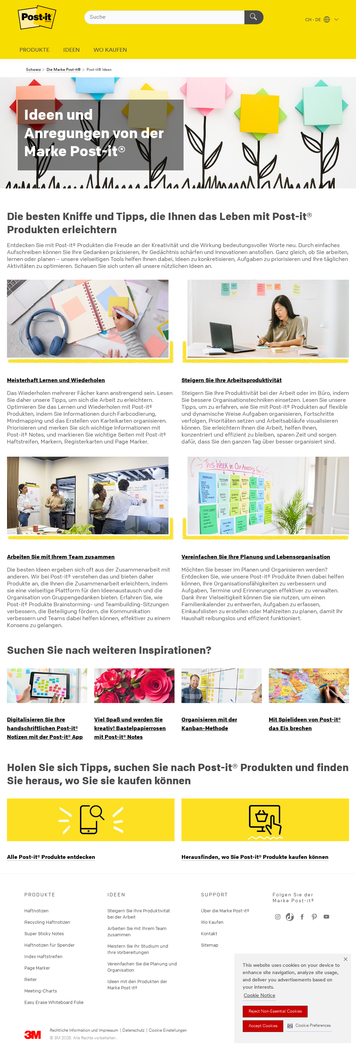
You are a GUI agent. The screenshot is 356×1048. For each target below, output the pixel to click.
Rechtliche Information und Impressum (84, 1031)
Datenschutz (133, 1031)
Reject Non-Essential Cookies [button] (275, 1011)
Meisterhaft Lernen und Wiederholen (56, 380)
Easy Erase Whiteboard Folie (53, 1002)
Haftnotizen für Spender (49, 945)
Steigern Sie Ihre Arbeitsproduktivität (231, 380)
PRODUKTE (34, 50)
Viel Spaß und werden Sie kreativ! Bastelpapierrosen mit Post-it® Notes (130, 728)
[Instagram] (278, 917)
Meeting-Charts (40, 991)
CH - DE (313, 20)
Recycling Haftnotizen (47, 922)
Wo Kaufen (212, 922)
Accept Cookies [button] (263, 1026)
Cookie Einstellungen (168, 1031)
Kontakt (209, 933)
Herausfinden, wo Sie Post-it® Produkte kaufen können (255, 856)
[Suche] (254, 17)
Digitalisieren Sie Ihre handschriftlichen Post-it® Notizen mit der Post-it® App (45, 728)
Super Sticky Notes (44, 933)
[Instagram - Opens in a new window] (326, 917)
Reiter (30, 979)
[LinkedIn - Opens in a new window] (290, 917)
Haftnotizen (36, 910)
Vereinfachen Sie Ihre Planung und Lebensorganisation (255, 556)
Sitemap (209, 945)
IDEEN (71, 50)
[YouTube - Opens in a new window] (302, 917)
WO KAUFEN (110, 50)
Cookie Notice (259, 995)
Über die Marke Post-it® (225, 910)
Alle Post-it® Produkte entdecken (51, 856)
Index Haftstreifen (43, 956)
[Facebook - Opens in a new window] (314, 917)
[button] (309, 1026)
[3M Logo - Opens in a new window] (37, 17)
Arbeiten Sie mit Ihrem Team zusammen (61, 556)
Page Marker (37, 968)
